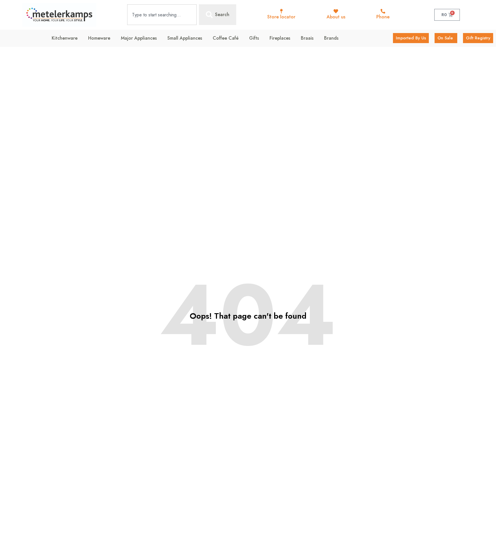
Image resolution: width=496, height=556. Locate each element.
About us (336, 17)
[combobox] (162, 14)
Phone (383, 17)
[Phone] (383, 11)
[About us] (336, 11)
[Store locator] (281, 11)
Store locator (281, 17)
